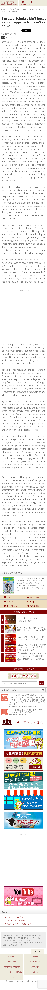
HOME (3, 9)
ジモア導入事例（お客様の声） (12, 967)
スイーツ (11, 602)
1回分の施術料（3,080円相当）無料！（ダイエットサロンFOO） (27, 711)
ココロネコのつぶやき (14, 920)
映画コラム (35, 597)
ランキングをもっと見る (22, 668)
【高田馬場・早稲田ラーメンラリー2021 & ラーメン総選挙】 (31, 638)
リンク (12, 977)
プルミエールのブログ (14, 917)
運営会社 (35, 956)
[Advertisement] (23, 315)
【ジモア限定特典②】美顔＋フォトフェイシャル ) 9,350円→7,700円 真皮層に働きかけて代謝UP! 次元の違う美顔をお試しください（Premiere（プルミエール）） (27, 699)
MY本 (35, 602)
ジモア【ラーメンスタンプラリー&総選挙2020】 (31, 620)
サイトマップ (35, 972)
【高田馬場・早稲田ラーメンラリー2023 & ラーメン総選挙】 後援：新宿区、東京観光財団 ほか (31, 657)
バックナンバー (11, 597)
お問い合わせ (12, 956)
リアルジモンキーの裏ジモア (17, 923)
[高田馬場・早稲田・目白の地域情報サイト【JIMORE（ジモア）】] (9, 5)
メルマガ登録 (35, 967)
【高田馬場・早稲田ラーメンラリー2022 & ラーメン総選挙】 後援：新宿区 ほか (31, 647)
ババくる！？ (35, 606)
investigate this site (36, 562)
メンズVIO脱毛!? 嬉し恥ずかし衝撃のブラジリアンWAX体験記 (31, 629)
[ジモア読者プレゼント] (23, 679)
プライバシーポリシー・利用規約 (12, 972)
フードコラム (11, 606)
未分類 (10, 9)
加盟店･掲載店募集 (35, 961)
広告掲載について (12, 961)
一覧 (42, 690)
